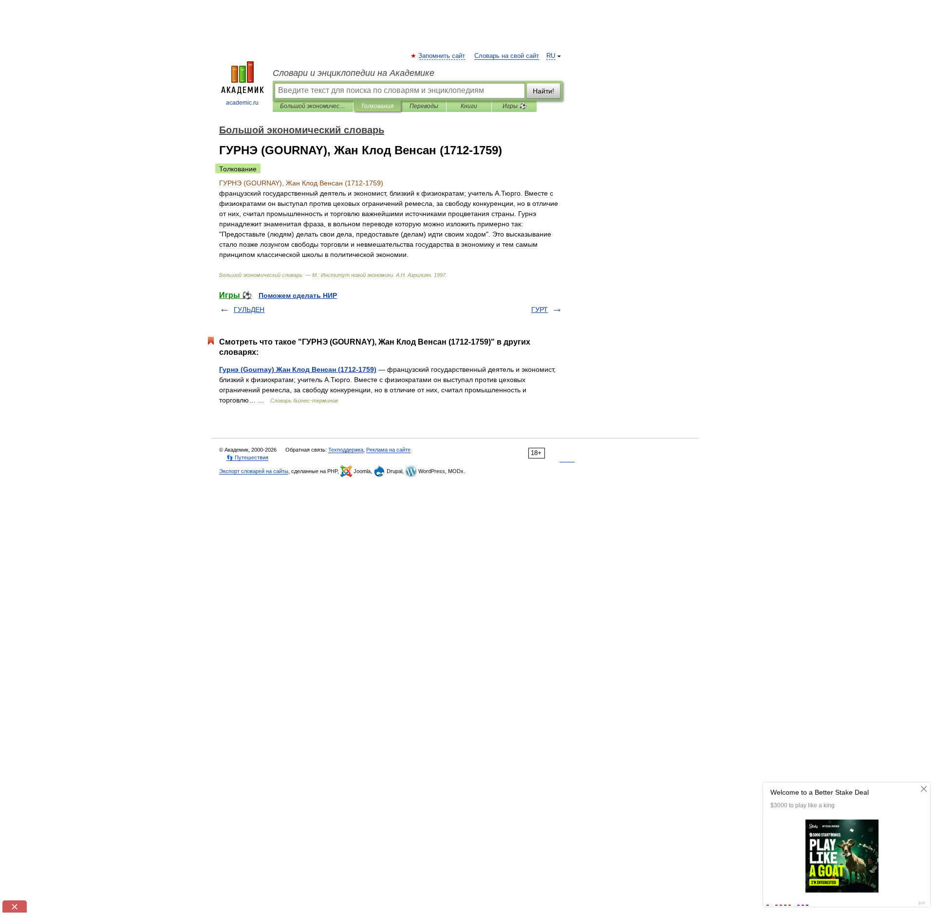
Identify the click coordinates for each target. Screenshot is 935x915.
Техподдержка (345, 450)
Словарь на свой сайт (506, 56)
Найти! (543, 91)
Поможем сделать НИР (298, 295)
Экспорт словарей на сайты (253, 471)
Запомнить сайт (442, 56)
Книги (469, 106)
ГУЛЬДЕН (249, 309)
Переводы (424, 106)
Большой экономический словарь (313, 106)
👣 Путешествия (247, 457)
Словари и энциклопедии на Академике (353, 73)
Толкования (377, 106)
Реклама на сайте (388, 450)
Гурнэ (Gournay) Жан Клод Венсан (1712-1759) (297, 369)
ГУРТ (539, 309)
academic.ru (242, 102)
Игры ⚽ (514, 106)
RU (550, 56)
